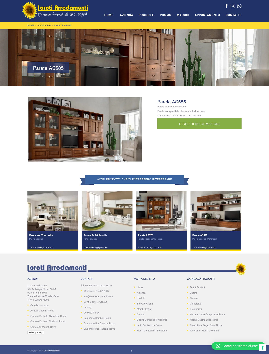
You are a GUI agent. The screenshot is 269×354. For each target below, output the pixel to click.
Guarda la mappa (39, 305)
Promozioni (196, 309)
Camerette (195, 303)
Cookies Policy (92, 312)
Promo (165, 15)
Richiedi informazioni (199, 123)
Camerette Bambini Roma (97, 318)
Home (108, 15)
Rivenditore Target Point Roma (206, 325)
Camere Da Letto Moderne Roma (47, 321)
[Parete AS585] (85, 129)
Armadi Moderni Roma (42, 310)
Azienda (126, 15)
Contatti (233, 15)
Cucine (193, 292)
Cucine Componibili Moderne (152, 319)
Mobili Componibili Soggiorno (152, 330)
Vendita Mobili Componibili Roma (207, 314)
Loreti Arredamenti (52, 350)
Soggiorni (44, 25)
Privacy (88, 307)
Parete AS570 (199, 235)
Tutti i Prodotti (197, 287)
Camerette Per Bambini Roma (99, 323)
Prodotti (146, 15)
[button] (238, 346)
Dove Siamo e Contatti (96, 301)
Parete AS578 (145, 235)
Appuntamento (207, 15)
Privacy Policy (35, 332)
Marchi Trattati (144, 309)
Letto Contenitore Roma (149, 325)
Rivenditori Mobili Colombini (204, 330)
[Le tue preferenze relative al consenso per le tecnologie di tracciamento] (262, 347)
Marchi (183, 15)
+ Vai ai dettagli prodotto (41, 247)
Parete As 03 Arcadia (41, 235)
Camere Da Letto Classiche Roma (48, 316)
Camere (194, 298)
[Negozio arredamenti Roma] (60, 13)
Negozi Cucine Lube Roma (204, 319)
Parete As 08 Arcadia (95, 235)
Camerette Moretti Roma (43, 327)
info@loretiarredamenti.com (98, 296)
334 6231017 (102, 291)
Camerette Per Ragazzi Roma (99, 328)
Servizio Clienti (145, 303)
